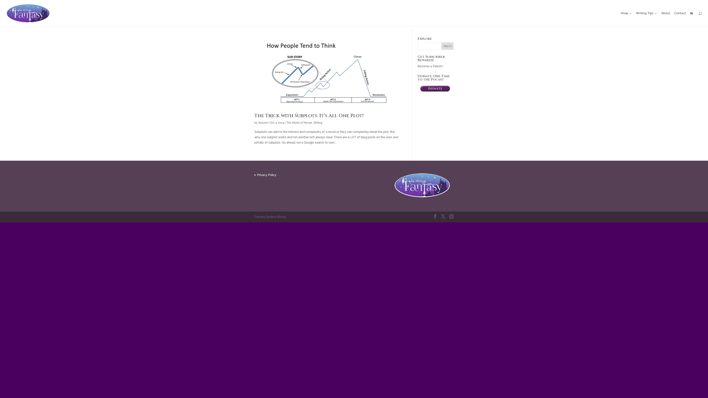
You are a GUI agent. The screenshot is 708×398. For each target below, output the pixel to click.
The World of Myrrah (299, 122)
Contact (680, 13)
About (665, 13)
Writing (317, 122)
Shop (624, 13)
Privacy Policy (266, 175)
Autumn (263, 122)
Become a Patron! (430, 66)
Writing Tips (644, 13)
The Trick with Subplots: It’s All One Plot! (308, 116)
